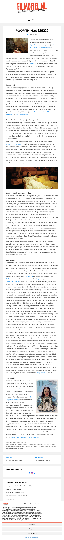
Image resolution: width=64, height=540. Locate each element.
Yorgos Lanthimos (18, 448)
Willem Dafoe (9, 448)
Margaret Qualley (10, 446)
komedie (24, 442)
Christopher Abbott (23, 444)
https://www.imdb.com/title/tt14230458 (24, 437)
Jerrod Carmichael (41, 444)
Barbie (32, 64)
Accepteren (32, 524)
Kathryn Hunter (51, 444)
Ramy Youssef (26, 446)
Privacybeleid (35, 537)
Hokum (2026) (10, 499)
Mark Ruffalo (18, 446)
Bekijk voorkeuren (32, 533)
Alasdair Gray (13, 444)
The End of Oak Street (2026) (14, 489)
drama (14, 442)
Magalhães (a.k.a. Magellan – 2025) (15, 492)
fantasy (19, 442)
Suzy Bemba (34, 446)
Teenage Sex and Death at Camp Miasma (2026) (19, 486)
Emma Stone (32, 444)
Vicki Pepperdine (51, 446)
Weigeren (32, 529)
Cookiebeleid (28, 537)
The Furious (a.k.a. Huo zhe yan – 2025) (16, 496)
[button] (61, 504)
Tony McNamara (42, 446)
